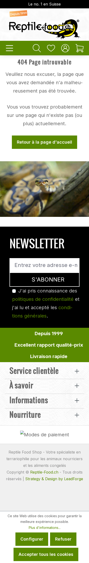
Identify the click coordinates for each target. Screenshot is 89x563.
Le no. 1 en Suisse (44, 4)
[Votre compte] (65, 48)
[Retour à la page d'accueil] (44, 24)
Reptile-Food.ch (44, 472)
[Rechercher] (37, 48)
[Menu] (9, 48)
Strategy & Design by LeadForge (54, 478)
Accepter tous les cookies (46, 554)
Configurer (31, 539)
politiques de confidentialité (43, 299)
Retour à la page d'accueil (44, 142)
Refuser (63, 539)
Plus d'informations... (45, 528)
